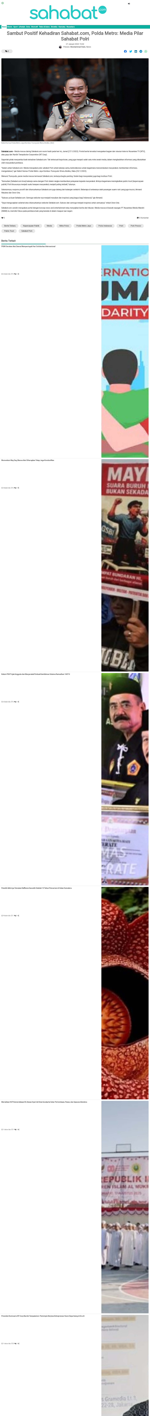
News (4, 27)
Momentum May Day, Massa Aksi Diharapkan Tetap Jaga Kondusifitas (27, 460)
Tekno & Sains (44, 27)
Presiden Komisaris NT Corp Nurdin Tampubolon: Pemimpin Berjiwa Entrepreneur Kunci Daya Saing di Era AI (42, 1316)
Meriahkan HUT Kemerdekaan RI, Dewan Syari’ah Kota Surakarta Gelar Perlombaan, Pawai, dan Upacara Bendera (44, 1102)
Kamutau (62, 27)
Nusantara (71, 27)
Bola (28, 27)
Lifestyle (22, 27)
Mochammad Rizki (77, 47)
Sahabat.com (17, 168)
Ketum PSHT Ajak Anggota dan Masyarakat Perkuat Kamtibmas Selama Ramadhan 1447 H (35, 674)
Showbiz (54, 27)
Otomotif (34, 27)
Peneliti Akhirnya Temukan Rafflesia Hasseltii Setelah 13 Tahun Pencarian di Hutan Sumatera (36, 888)
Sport (15, 27)
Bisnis (9, 27)
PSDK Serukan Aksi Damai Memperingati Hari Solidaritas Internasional (28, 246)
